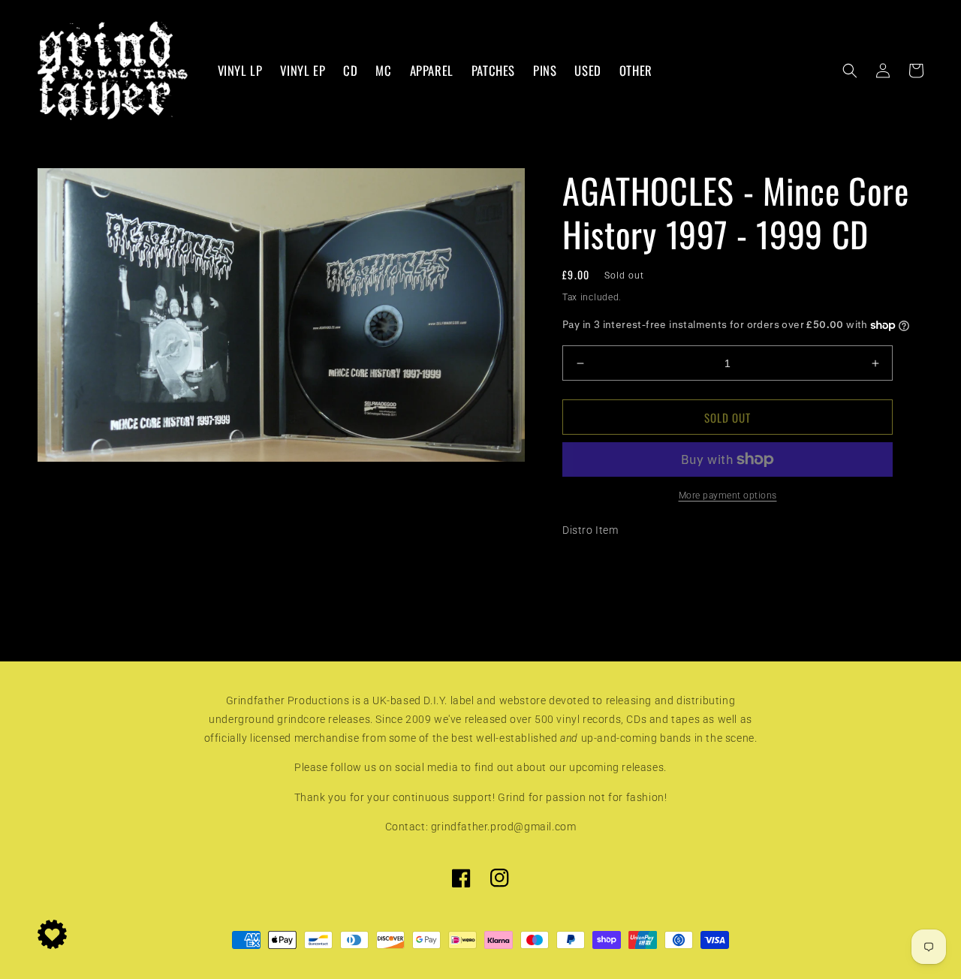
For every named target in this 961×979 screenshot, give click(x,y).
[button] (849, 70)
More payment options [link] (728, 495)
